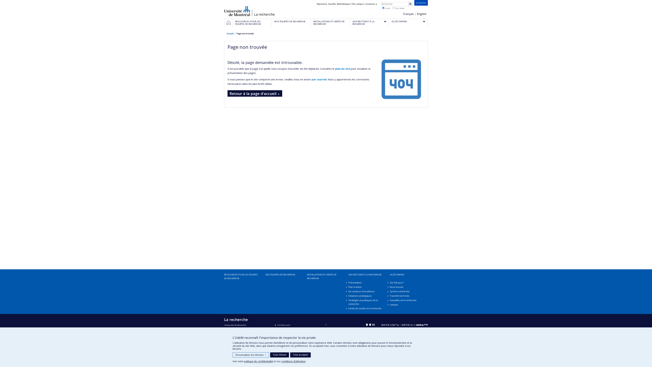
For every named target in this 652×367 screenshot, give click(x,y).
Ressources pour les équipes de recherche (241, 276)
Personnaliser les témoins (250, 354)
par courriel (319, 79)
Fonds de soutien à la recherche (365, 308)
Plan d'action (355, 287)
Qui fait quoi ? (397, 282)
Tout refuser (279, 354)
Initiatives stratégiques (360, 295)
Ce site (387, 8)
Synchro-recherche (400, 291)
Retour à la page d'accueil (253, 93)
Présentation (355, 282)
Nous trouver (396, 287)
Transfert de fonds (399, 295)
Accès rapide (397, 274)
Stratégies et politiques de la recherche (363, 302)
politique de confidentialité (258, 361)
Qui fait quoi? (283, 325)
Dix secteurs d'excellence (361, 291)
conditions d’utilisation (293, 361)
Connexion (370, 4)
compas (394, 304)
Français (408, 14)
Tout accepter (300, 354)
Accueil (230, 33)
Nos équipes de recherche (280, 274)
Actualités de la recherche (403, 300)
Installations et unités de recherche (322, 276)
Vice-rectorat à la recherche (365, 274)
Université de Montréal (237, 11)
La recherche (264, 14)
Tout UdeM (399, 8)
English (421, 14)
